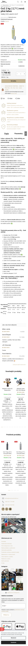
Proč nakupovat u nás (6, 545)
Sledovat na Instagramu (13, 592)
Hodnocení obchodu (6, 543)
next (25, 389)
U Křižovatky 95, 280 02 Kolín (8, 517)
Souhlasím (13, 642)
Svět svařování (5, 561)
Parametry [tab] (19, 134)
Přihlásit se (6, 615)
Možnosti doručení (5, 64)
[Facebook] (3, 509)
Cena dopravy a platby (7, 556)
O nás (2, 563)
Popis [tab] (6, 134)
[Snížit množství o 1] (17, 74)
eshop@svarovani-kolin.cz (11, 498)
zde (21, 634)
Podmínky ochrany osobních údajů (10, 552)
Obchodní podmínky (6, 550)
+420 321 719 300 (9, 501)
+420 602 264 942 (9, 505)
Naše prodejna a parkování (8, 548)
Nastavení (13, 638)
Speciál (7, 21)
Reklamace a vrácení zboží (8, 554)
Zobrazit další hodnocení (19, 364)
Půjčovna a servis (5, 558)
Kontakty (3, 541)
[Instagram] (6, 509)
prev (1, 389)
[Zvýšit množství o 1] (24, 74)
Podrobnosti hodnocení (6, 19)
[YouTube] (10, 509)
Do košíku (13, 81)
